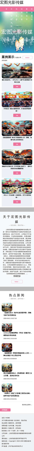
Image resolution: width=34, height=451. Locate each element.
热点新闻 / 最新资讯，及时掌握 (11, 423)
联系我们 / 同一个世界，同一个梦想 (13, 430)
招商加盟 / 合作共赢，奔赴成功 (11, 425)
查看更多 (17, 276)
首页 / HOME (6, 418)
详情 (17, 86)
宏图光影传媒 (12, 2)
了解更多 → (17, 281)
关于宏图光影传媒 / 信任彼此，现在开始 (14, 420)
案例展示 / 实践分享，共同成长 (11, 428)
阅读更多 (27, 57)
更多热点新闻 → (27, 404)
